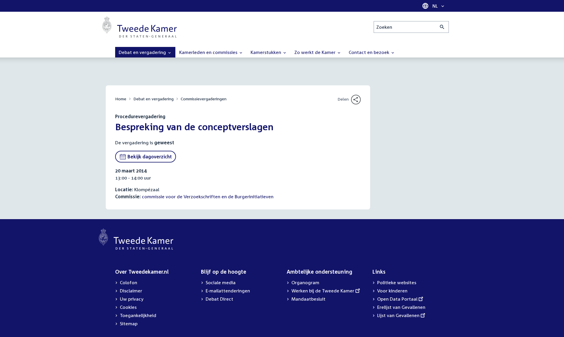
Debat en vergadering (153, 98)
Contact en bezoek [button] (369, 52)
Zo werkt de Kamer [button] (315, 52)
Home (120, 98)
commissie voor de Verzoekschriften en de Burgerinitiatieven (207, 196)
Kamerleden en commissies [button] (209, 52)
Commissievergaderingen (203, 98)
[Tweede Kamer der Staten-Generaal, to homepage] (139, 27)
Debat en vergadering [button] (143, 52)
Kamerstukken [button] (266, 52)
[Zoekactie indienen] (442, 27)
